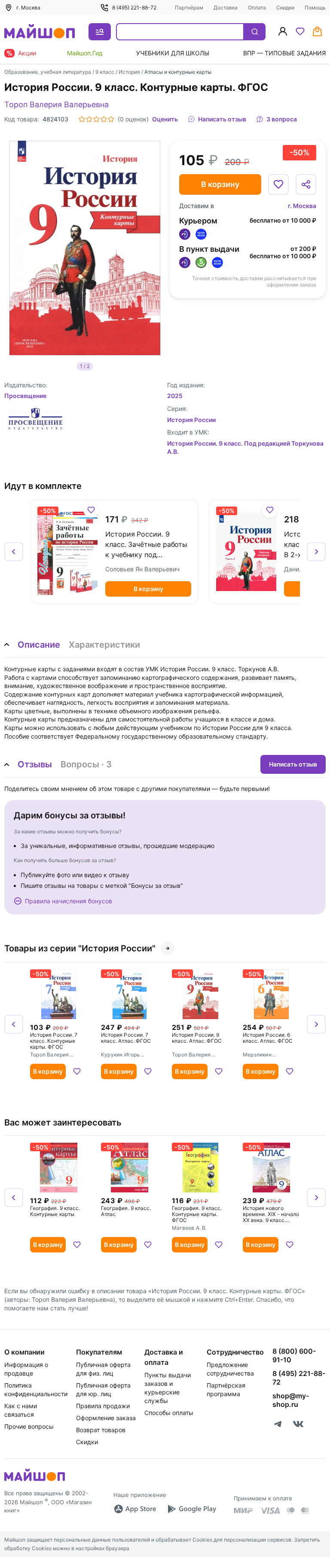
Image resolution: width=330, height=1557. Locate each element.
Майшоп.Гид (85, 53)
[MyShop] (34, 1480)
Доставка (226, 7)
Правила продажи (103, 1405)
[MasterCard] (290, 1510)
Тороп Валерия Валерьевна (56, 104)
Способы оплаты (168, 1412)
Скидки (285, 7)
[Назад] (13, 551)
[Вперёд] (316, 551)
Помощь (315, 7)
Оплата (257, 7)
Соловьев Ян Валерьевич (142, 569)
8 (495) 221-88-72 (134, 7)
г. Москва (302, 205)
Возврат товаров (100, 1429)
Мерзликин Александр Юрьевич (269, 1055)
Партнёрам (189, 7)
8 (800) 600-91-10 (294, 1355)
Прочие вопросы (29, 1426)
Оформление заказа (106, 1417)
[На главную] (39, 32)
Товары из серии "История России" (80, 948)
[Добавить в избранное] (278, 184)
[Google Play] (192, 1509)
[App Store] (134, 1509)
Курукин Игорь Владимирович (120, 1055)
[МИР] (244, 1510)
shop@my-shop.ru (290, 1400)
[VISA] (270, 1510)
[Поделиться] (306, 184)
